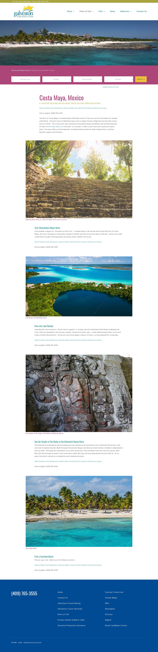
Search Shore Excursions (97, 108)
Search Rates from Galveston (50, 108)
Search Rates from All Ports (75, 108)
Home (105, 87)
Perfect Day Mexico (54, 126)
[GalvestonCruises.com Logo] (24, 4)
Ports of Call (114, 87)
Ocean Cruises (37, 70)
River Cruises (49, 70)
